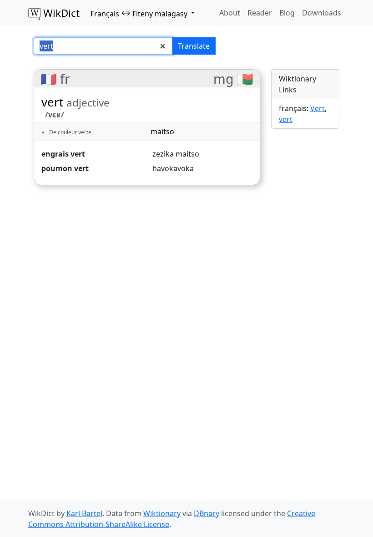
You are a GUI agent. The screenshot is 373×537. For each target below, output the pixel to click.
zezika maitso (175, 154)
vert (285, 119)
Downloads (321, 13)
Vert (317, 108)
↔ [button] (139, 13)
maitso (162, 132)
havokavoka (173, 168)
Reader (259, 13)
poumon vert (65, 168)
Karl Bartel (84, 513)
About (229, 13)
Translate (194, 46)
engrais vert (63, 154)
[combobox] (103, 46)
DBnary (206, 513)
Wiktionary (162, 513)
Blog (287, 13)
